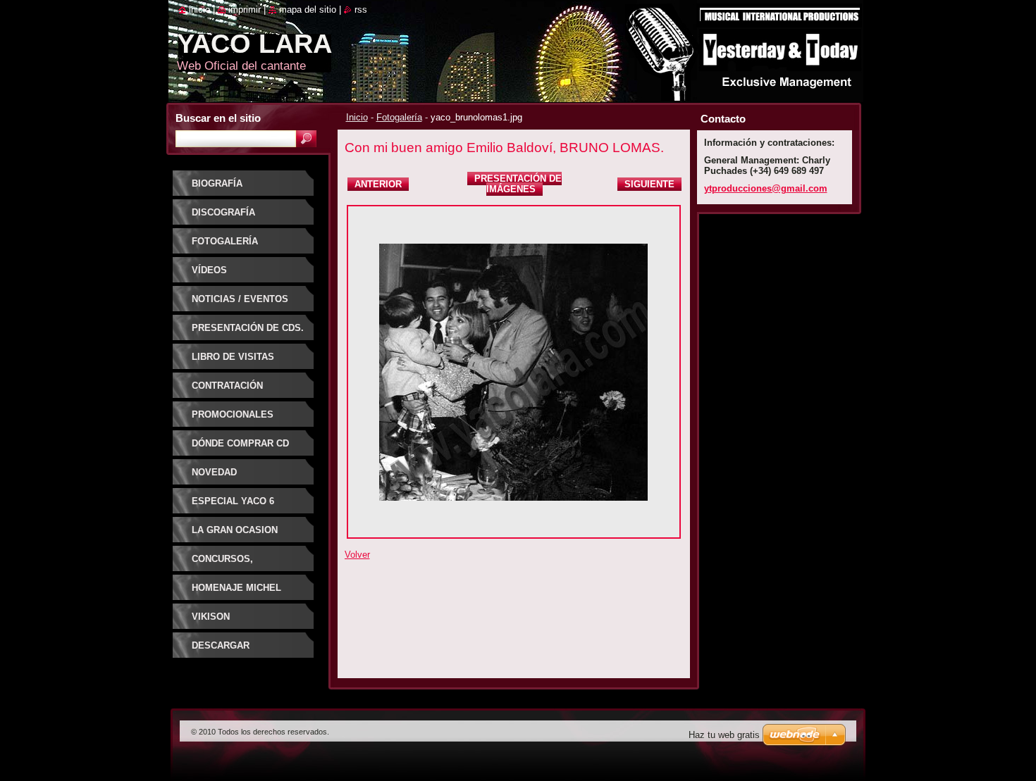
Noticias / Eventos (240, 299)
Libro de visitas (233, 356)
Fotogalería (399, 117)
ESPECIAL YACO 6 (233, 501)
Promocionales (232, 414)
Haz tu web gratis (724, 735)
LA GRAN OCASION (235, 530)
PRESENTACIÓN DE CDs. (248, 328)
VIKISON (211, 616)
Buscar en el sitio (218, 118)
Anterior (378, 184)
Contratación (227, 385)
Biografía (217, 183)
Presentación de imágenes (518, 183)
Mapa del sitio (307, 9)
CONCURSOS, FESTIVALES (222, 564)
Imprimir (244, 9)
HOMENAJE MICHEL (236, 587)
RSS (360, 9)
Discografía (223, 212)
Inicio (357, 117)
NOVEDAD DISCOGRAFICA (226, 477)
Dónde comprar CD (240, 443)
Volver (357, 554)
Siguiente (649, 184)
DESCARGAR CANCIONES (220, 650)
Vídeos (209, 270)
